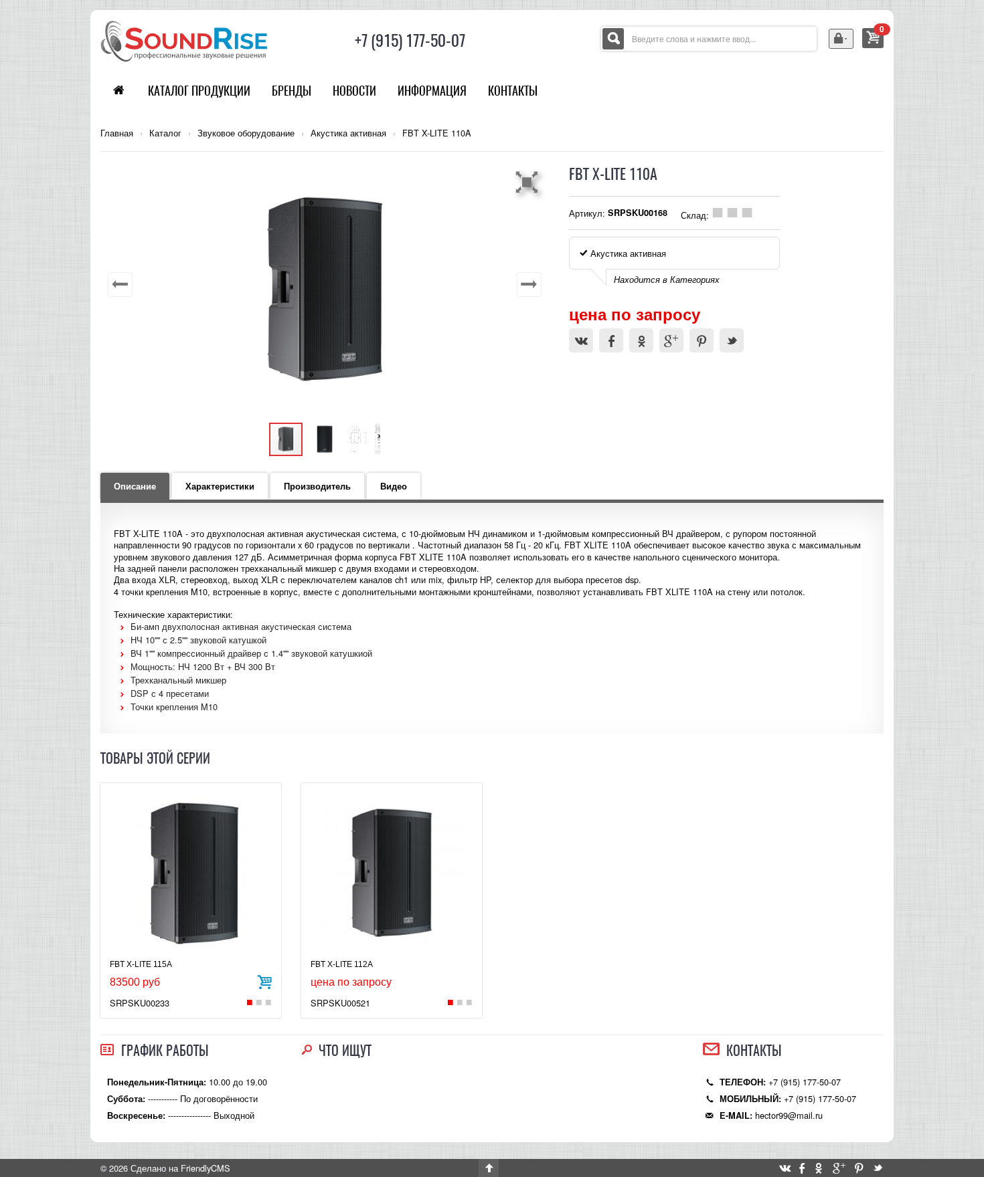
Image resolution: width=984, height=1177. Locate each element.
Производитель (317, 486)
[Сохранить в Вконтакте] (581, 340)
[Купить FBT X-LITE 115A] (264, 981)
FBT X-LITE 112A (342, 964)
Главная (116, 133)
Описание (135, 486)
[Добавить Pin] (701, 340)
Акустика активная (348, 133)
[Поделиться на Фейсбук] (611, 340)
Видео (393, 486)
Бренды (291, 90)
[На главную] (184, 39)
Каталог (165, 133)
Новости (354, 90)
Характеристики (219, 486)
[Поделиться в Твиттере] (732, 340)
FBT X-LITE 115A (141, 964)
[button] (528, 182)
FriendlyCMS (205, 1168)
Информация (432, 90)
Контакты (513, 90)
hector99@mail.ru (789, 1115)
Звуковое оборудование (246, 133)
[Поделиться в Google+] (671, 340)
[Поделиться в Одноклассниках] (641, 340)
